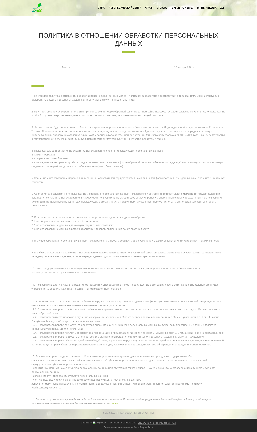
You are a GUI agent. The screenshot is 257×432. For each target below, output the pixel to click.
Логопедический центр (125, 7)
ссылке (113, 403)
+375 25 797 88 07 (182, 7)
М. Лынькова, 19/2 (210, 7)
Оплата (162, 7)
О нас (101, 7)
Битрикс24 (145, 427)
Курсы (149, 7)
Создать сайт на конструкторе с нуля (157, 422)
